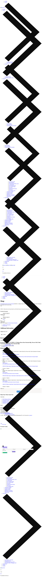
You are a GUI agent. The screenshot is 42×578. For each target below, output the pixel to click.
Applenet (30, 415)
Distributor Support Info (7, 403)
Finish (1, 314)
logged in (6, 345)
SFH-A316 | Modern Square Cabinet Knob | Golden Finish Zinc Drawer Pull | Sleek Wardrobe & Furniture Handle (20, 356)
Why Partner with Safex (7, 399)
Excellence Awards (6, 401)
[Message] (7, 451)
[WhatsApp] (3, 452)
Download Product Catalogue (8, 400)
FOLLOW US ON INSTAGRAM (6, 413)
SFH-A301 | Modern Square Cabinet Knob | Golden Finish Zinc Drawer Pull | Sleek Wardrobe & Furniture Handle (20, 366)
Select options (5, 353)
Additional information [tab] (6, 324)
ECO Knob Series (6, 373)
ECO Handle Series (6, 354)
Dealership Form (5, 402)
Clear (4, 319)
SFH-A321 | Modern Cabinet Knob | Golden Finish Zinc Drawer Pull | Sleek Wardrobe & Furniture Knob (19, 384)
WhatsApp (5, 452)
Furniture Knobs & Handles (14, 354)
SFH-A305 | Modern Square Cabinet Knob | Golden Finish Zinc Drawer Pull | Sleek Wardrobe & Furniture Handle (20, 375)
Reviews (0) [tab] (5, 325)
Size (1, 318)
